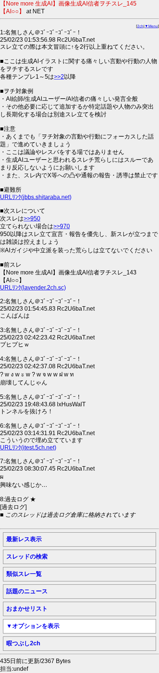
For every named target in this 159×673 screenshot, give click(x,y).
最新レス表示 (24, 539)
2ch (140, 26)
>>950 (32, 218)
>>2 (59, 77)
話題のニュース (27, 591)
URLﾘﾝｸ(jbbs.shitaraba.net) (35, 197)
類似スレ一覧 (24, 574)
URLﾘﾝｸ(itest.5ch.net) (28, 447)
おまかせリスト (27, 608)
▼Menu (151, 26)
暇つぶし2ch (23, 643)
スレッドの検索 (27, 556)
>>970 (61, 226)
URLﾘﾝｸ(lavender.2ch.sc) (33, 287)
